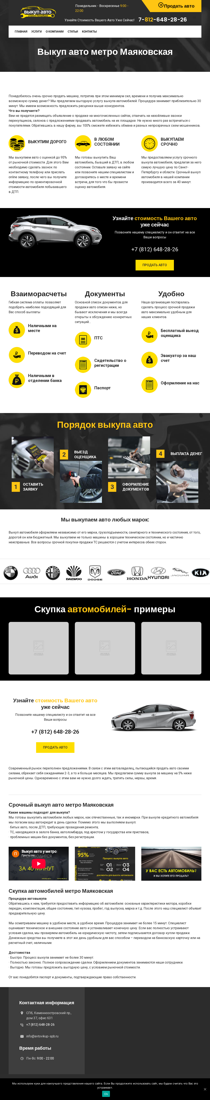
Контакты (89, 32)
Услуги (36, 32)
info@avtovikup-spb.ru (42, 1036)
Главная (21, 32)
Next (204, 573)
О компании (55, 32)
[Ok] (205, 1089)
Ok (106, 1093)
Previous (6, 573)
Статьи (73, 32)
